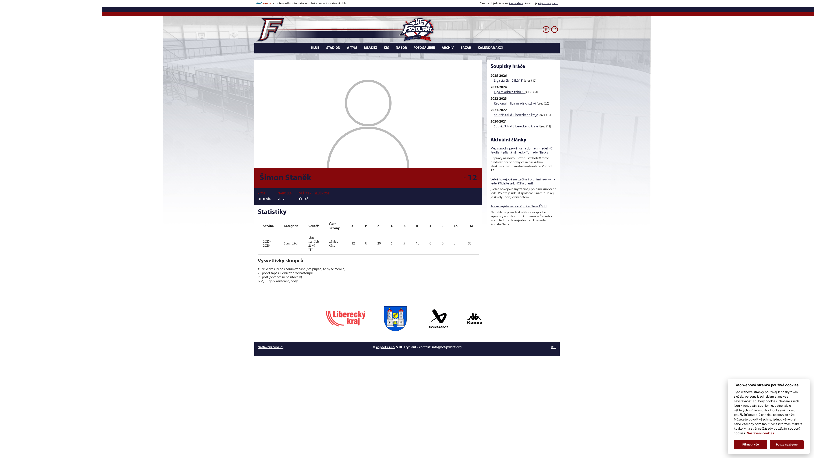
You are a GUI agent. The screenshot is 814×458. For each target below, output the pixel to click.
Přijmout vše (750, 444)
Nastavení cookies (270, 347)
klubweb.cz (516, 3)
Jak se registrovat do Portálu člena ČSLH (518, 206)
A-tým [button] (352, 48)
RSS (553, 347)
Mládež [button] (370, 48)
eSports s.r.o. (385, 347)
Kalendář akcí (490, 48)
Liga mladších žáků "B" (509, 92)
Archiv (448, 48)
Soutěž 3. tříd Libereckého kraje (516, 115)
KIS (386, 48)
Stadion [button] (333, 48)
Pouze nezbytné (787, 444)
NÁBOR (401, 48)
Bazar (465, 48)
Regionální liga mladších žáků (515, 103)
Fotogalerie (424, 48)
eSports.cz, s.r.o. (548, 3)
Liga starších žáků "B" (508, 80)
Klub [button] (315, 48)
